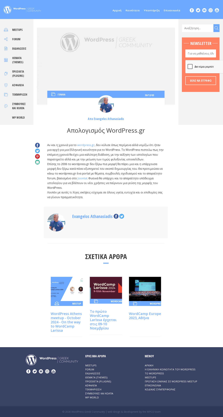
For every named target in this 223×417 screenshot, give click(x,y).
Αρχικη (149, 365)
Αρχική (117, 10)
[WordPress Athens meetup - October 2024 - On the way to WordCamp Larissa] (67, 289)
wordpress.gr (86, 145)
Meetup (76, 303)
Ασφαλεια (18, 85)
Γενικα (61, 94)
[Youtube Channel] (217, 10)
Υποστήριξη (152, 10)
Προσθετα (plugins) (98, 381)
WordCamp (117, 301)
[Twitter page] (198, 10)
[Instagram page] (210, 10)
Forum (16, 39)
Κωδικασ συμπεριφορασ (160, 389)
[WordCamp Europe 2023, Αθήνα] (145, 289)
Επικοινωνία (172, 10)
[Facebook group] (191, 10)
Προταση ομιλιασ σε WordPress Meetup (171, 381)
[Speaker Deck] (204, 10)
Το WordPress (154, 373)
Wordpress (156, 303)
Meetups (17, 30)
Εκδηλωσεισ (19, 48)
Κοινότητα (133, 10)
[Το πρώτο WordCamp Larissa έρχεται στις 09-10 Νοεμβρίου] (106, 287)
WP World (18, 117)
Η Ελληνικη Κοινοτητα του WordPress (170, 369)
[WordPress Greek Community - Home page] (22, 9)
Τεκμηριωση (19, 94)
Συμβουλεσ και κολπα (99, 393)
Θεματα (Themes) (96, 377)
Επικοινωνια (153, 385)
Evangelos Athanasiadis (109, 119)
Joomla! (82, 178)
